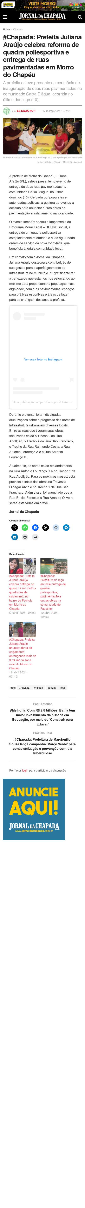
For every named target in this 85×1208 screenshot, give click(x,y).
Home (6, 29)
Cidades (18, 29)
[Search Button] (80, 17)
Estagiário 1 (26, 111)
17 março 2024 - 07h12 (56, 111)
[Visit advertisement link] (42, 5)
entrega (38, 687)
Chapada (24, 687)
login (25, 770)
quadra (52, 687)
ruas (62, 687)
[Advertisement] (42, 1024)
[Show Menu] (5, 17)
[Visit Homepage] (42, 17)
